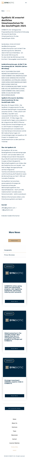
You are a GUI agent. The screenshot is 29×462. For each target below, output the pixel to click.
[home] (8, 3)
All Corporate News (14, 408)
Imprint (14, 450)
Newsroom (14, 240)
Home (14, 419)
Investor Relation (14, 443)
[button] (26, 2)
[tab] (14, 250)
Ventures (14, 427)
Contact (14, 439)
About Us (14, 423)
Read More (14, 301)
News (3, 11)
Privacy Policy (14, 447)
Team (14, 431)
